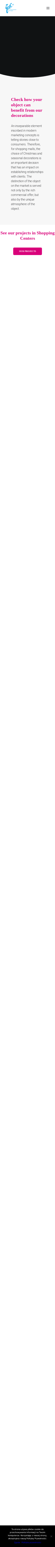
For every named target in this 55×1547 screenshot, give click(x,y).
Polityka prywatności (31, 1542)
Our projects (27, 251)
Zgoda (17, 1542)
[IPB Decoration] (11, 8)
